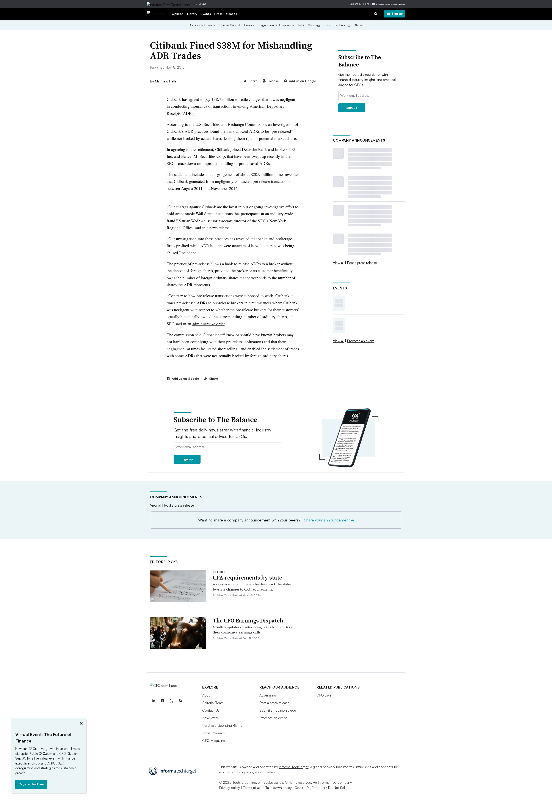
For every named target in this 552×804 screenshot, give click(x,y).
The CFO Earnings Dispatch (248, 620)
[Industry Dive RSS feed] (180, 700)
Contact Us (210, 710)
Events (206, 14)
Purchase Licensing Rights (222, 725)
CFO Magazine (213, 740)
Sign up (397, 13)
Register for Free (31, 784)
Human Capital (230, 25)
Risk (301, 25)
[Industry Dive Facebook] (162, 700)
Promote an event (360, 341)
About (207, 695)
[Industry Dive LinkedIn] (153, 700)
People (249, 25)
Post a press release (362, 263)
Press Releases (225, 14)
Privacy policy (229, 787)
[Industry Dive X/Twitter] (171, 700)
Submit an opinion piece (277, 710)
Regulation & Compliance (276, 25)
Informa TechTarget (294, 767)
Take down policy (278, 787)
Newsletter (210, 718)
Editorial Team (213, 703)
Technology (342, 25)
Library (192, 14)
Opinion (178, 14)
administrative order (208, 323)
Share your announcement (329, 520)
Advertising (267, 695)
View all (338, 263)
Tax (327, 25)
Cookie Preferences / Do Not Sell (320, 787)
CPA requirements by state (247, 577)
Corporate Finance (202, 25)
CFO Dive (201, 3)
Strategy (314, 25)
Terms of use (252, 787)
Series (359, 25)
